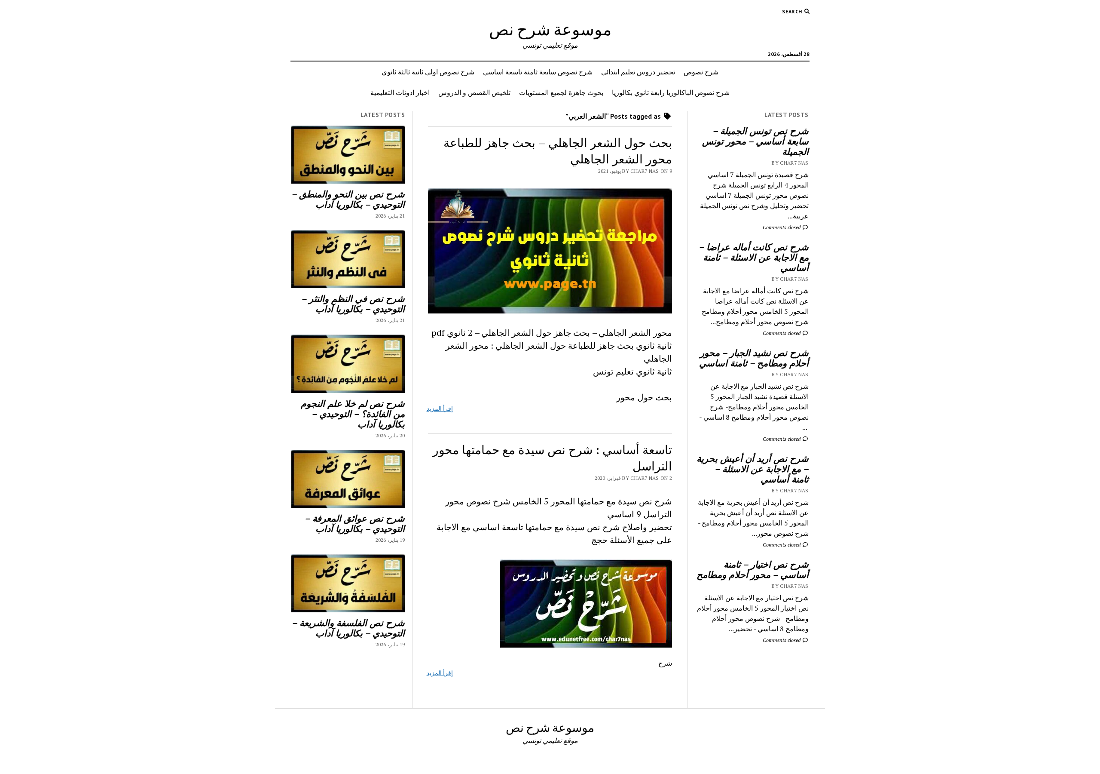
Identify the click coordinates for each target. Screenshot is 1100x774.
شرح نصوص (701, 72)
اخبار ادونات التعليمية (400, 92)
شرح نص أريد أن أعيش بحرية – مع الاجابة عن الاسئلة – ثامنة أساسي (753, 468)
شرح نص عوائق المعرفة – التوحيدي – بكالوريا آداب (355, 523)
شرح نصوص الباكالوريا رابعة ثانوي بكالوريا (671, 92)
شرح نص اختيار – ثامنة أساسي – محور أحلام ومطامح (753, 569)
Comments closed (782, 227)
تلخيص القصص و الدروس (474, 92)
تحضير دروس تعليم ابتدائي (638, 72)
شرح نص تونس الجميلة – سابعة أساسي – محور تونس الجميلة (755, 141)
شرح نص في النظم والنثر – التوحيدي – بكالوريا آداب (353, 303)
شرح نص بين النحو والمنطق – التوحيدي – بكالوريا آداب (348, 199)
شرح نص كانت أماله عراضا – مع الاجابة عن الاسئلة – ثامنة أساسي (754, 257)
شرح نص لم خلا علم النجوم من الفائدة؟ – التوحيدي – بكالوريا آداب (353, 413)
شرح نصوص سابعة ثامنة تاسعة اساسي (538, 72)
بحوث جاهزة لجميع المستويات (561, 92)
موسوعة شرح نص (550, 29)
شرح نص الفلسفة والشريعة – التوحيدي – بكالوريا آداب (348, 627)
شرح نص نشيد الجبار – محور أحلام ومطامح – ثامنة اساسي (754, 357)
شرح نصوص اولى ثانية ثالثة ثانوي (428, 72)
